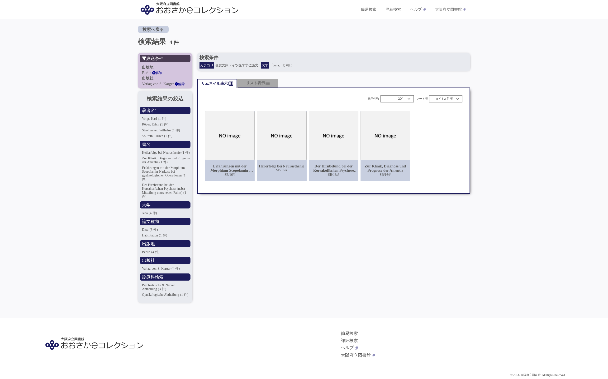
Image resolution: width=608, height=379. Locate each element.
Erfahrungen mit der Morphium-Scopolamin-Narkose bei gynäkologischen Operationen (164, 173)
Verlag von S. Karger (161, 268)
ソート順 (422, 98)
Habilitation (154, 235)
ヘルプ (416, 9)
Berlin (151, 252)
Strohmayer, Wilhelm (161, 130)
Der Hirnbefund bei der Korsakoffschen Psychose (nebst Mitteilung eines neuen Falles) (164, 190)
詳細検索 (393, 9)
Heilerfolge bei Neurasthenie (166, 152)
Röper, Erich (155, 124)
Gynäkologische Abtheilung (165, 294)
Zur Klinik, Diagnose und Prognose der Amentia (166, 160)
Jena (149, 213)
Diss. (150, 229)
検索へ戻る (153, 29)
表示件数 (373, 98)
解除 (159, 73)
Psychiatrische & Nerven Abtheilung (158, 287)
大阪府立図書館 (448, 9)
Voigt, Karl (154, 118)
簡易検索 (368, 9)
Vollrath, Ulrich (157, 136)
